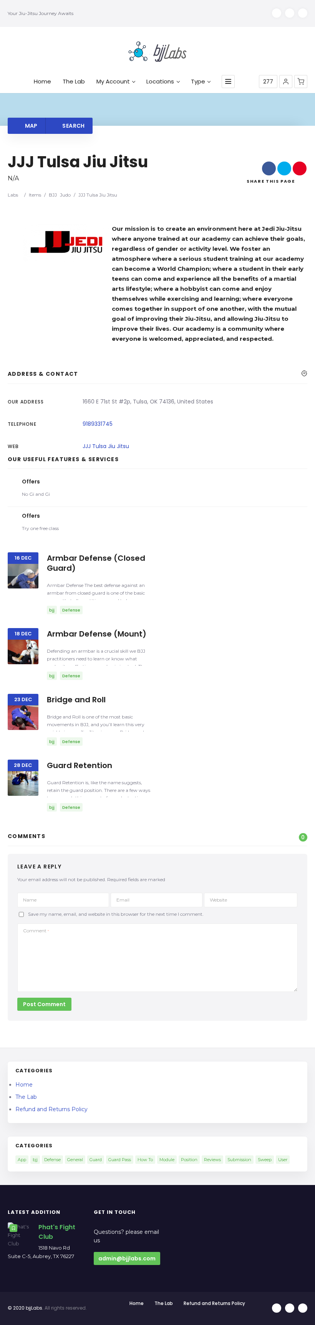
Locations (160, 81)
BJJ (53, 195)
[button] (285, 81)
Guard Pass (119, 1159)
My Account (113, 81)
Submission (239, 1159)
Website (218, 900)
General (75, 1159)
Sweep (265, 1159)
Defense (52, 1159)
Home (42, 81)
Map (30, 126)
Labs (13, 195)
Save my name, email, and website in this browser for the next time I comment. (116, 914)
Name (29, 900)
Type (198, 81)
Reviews (212, 1159)
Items (35, 195)
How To (145, 1159)
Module (166, 1159)
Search (73, 126)
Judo (65, 195)
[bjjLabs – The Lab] (157, 51)
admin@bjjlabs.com (127, 1258)
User (282, 1159)
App (22, 1159)
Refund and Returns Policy (51, 1109)
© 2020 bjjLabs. (25, 1308)
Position (189, 1159)
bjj (35, 1159)
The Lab (74, 81)
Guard (96, 1159)
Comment (36, 930)
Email (122, 900)
